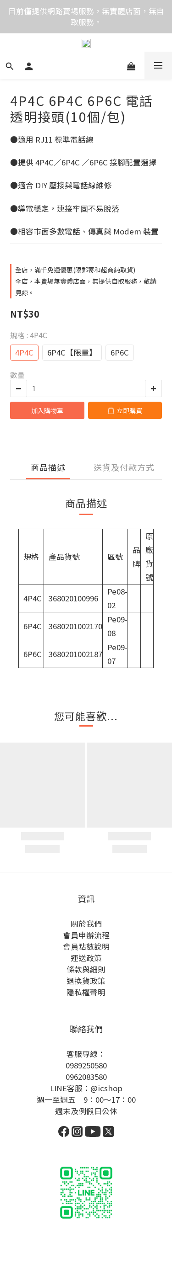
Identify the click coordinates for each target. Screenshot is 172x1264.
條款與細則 (86, 969)
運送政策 (86, 957)
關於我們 (86, 923)
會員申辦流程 (86, 934)
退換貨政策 (86, 980)
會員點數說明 (86, 946)
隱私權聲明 (86, 992)
